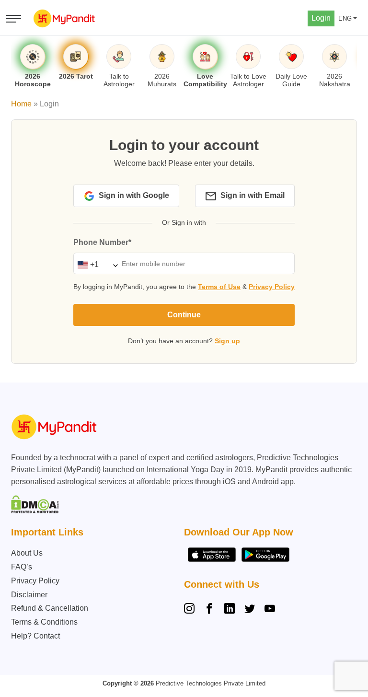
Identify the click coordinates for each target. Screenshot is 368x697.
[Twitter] (250, 610)
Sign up (227, 341)
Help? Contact (35, 636)
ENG (345, 18)
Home (21, 104)
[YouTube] (270, 610)
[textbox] (95, 264)
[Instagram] (191, 610)
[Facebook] (209, 610)
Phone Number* (102, 242)
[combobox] (95, 264)
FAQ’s (21, 567)
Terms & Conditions (44, 622)
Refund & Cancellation (49, 608)
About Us (27, 553)
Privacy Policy (272, 286)
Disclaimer (29, 595)
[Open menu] (13, 19)
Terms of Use (219, 286)
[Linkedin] (229, 610)
